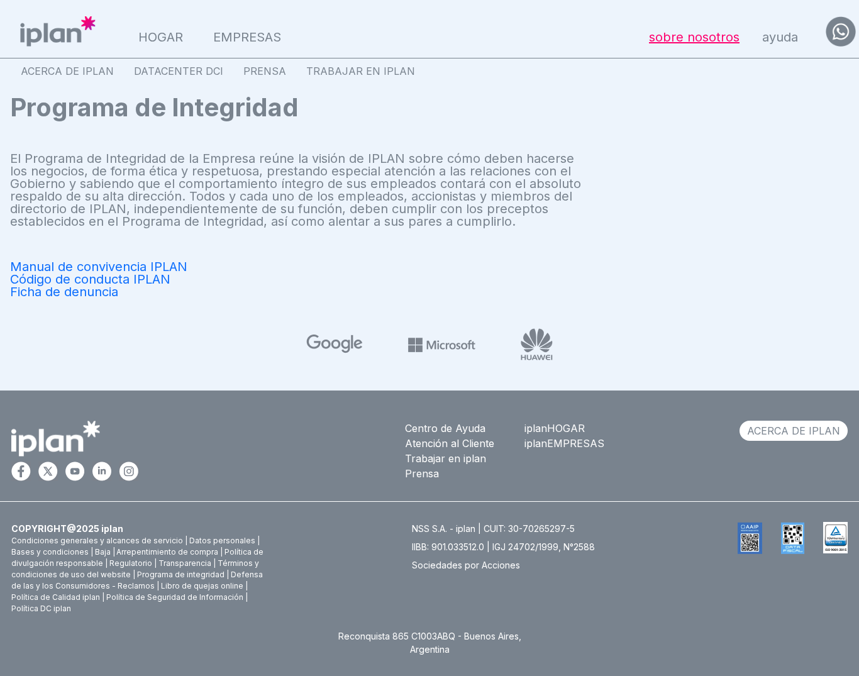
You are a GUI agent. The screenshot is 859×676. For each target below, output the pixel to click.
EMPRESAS (247, 37)
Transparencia (184, 563)
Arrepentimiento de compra (167, 552)
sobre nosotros (694, 37)
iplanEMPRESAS (564, 443)
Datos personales (222, 540)
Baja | (105, 552)
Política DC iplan (41, 608)
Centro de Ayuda (445, 428)
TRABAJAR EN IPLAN (360, 71)
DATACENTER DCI (178, 71)
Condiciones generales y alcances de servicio (97, 540)
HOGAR (160, 37)
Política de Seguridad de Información (174, 597)
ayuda (780, 37)
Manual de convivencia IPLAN (98, 266)
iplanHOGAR (554, 428)
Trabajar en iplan (445, 458)
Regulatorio (130, 563)
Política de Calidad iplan (55, 597)
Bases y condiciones (50, 552)
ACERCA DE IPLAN (67, 71)
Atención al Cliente (449, 443)
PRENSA (264, 71)
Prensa (422, 473)
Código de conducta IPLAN (90, 279)
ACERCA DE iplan (793, 430)
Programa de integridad (180, 574)
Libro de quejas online (202, 585)
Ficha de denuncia (64, 291)
